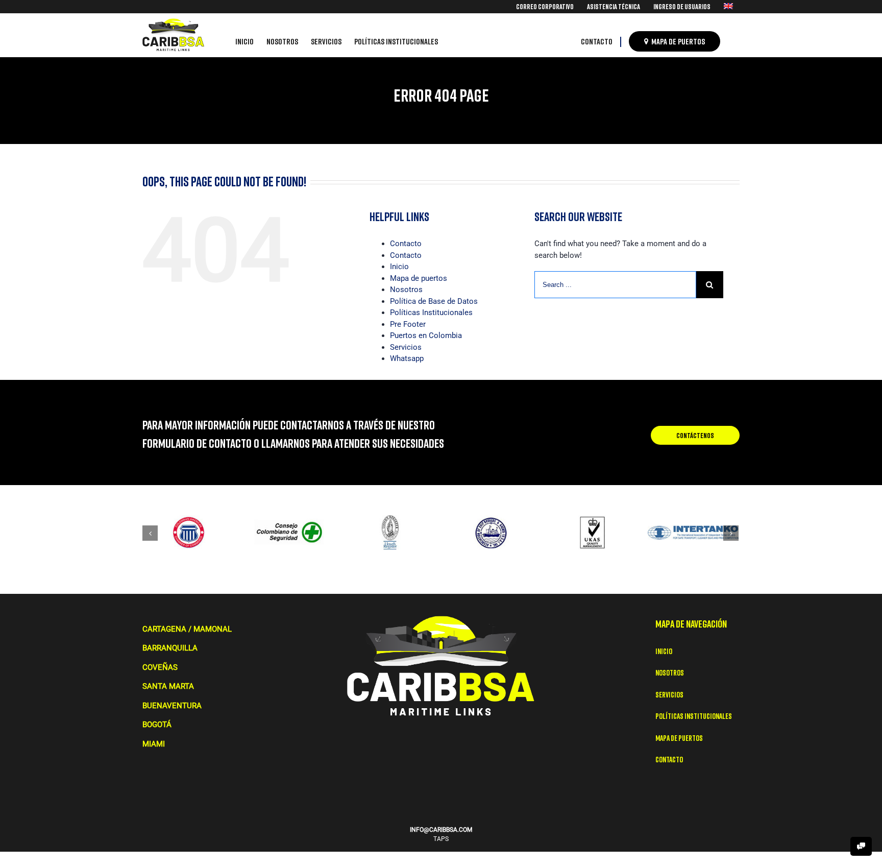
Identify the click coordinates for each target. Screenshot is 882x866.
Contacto (406, 243)
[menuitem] (544, 6)
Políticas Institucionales (431, 312)
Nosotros (406, 289)
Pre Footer (408, 324)
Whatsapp (407, 358)
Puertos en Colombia (426, 335)
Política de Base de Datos (434, 301)
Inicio (399, 266)
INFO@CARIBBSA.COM (441, 829)
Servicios (406, 347)
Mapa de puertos (418, 278)
